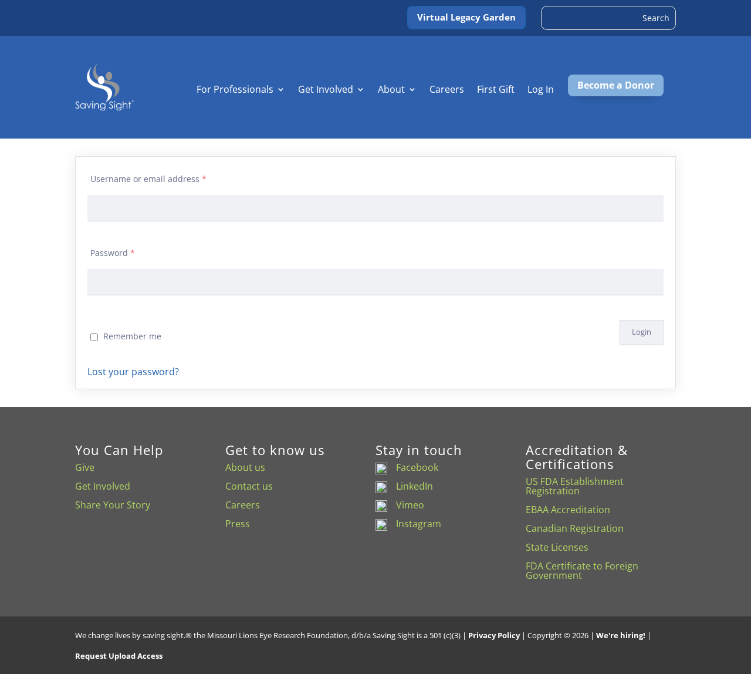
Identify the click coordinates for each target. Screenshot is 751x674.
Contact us (249, 486)
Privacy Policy (494, 635)
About (391, 90)
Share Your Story (112, 504)
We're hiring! (620, 635)
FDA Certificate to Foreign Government (582, 571)
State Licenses (557, 547)
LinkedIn (414, 486)
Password (112, 252)
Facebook (417, 467)
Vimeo (410, 504)
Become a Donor (615, 85)
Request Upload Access (119, 656)
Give (84, 467)
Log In (540, 90)
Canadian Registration (575, 528)
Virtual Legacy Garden (466, 17)
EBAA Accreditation (568, 509)
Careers (446, 90)
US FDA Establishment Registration (575, 486)
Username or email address (148, 178)
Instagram (418, 523)
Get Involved (325, 90)
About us (245, 467)
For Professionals (235, 90)
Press (237, 523)
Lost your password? (133, 371)
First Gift (496, 90)
